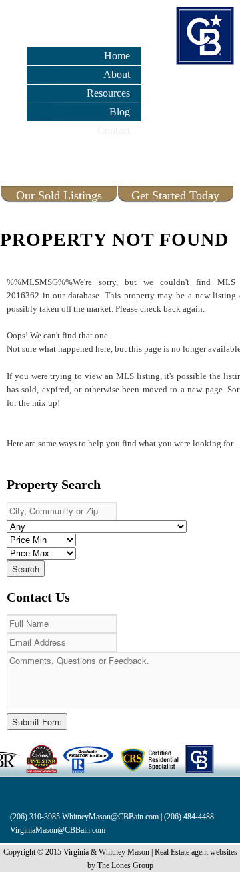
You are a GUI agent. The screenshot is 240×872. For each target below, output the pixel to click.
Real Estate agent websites (196, 852)
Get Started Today (175, 195)
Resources (108, 93)
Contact (113, 130)
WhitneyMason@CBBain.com (110, 816)
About (116, 74)
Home (117, 55)
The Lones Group (125, 865)
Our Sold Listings (59, 195)
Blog (119, 111)
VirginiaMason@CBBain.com (57, 830)
